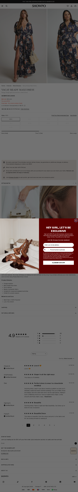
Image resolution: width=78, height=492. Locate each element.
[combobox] (46, 250)
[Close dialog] (76, 220)
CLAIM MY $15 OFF (58, 262)
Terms (61, 258)
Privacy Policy (55, 258)
